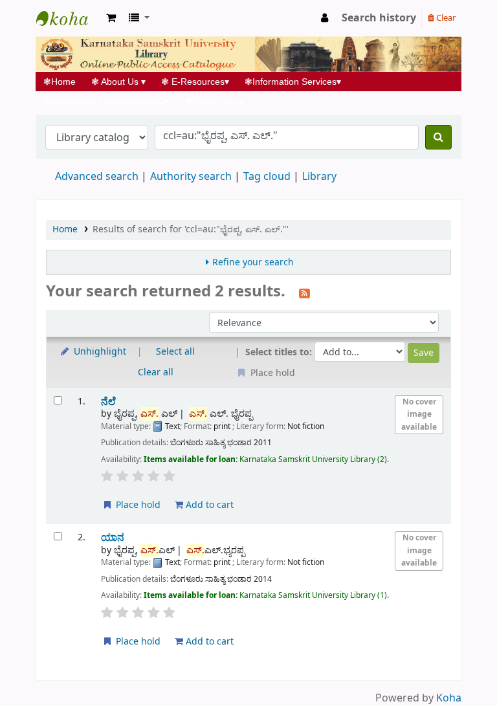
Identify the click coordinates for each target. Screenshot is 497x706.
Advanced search (96, 176)
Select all (175, 352)
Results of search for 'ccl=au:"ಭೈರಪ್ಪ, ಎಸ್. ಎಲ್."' (191, 229)
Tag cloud (267, 176)
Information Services (293, 81)
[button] (111, 18)
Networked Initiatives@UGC (106, 101)
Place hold (136, 505)
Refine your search (253, 262)
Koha (448, 698)
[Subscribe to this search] (304, 292)
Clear (445, 18)
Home (63, 81)
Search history (379, 18)
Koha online (68, 18)
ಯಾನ (112, 537)
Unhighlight (98, 352)
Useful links (214, 101)
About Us (118, 81)
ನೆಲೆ (108, 401)
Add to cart (208, 505)
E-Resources (195, 81)
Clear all (155, 372)
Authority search (191, 176)
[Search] (438, 137)
